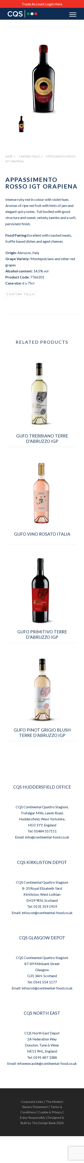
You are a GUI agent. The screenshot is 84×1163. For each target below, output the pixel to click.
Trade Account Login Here (42, 4)
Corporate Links (32, 1102)
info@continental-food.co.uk (47, 837)
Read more (42, 451)
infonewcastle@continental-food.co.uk (47, 1063)
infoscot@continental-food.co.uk (47, 912)
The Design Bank (44, 1123)
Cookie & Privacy (50, 1112)
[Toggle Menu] (72, 14)
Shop (9, 156)
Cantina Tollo (29, 156)
